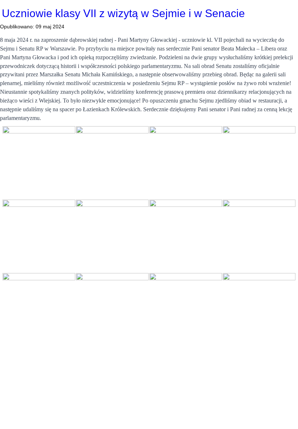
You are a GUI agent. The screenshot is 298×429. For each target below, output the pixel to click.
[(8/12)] (259, 236)
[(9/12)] (39, 309)
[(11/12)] (185, 309)
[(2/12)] (112, 162)
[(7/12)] (185, 236)
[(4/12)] (259, 162)
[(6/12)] (112, 236)
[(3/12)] (185, 162)
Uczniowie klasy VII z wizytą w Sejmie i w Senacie (123, 13)
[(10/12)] (112, 309)
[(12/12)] (259, 309)
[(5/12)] (39, 236)
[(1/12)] (39, 162)
